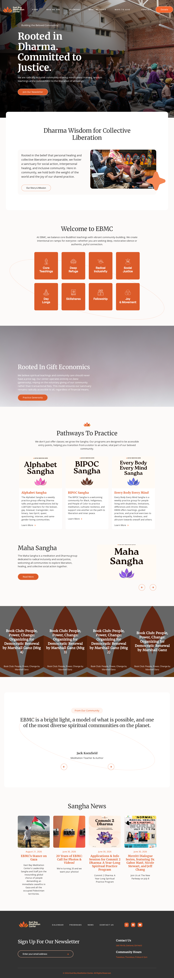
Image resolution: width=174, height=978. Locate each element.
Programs (75, 925)
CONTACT (146, 9)
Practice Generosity (33, 397)
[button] (53, 9)
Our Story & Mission (36, 188)
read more (28, 576)
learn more (27, 525)
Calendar (58, 925)
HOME (35, 9)
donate (164, 9)
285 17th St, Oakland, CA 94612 (129, 945)
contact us (107, 925)
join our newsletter (33, 91)
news (91, 925)
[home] (13, 9)
